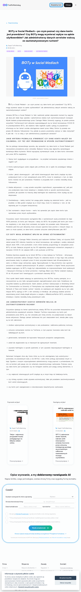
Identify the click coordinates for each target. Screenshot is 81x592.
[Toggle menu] (75, 5)
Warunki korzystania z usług (59, 537)
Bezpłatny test (56, 5)
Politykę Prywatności (22, 514)
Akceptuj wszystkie (65, 578)
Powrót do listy (13, 23)
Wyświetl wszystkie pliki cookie (28, 587)
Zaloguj (68, 5)
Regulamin (44, 568)
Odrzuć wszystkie (65, 583)
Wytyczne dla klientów (28, 568)
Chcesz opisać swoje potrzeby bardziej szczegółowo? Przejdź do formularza (39, 533)
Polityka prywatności (44, 537)
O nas (4, 568)
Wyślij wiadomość (39, 528)
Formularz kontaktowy (66, 568)
